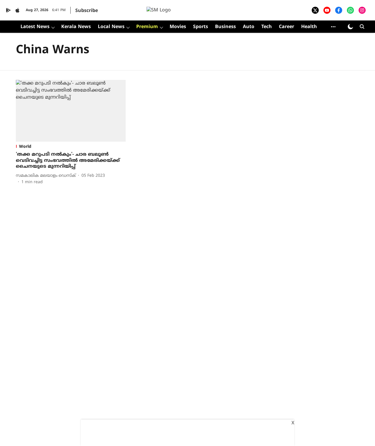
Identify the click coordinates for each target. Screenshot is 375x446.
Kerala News (76, 27)
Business (225, 27)
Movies (178, 27)
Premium (147, 27)
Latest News (35, 27)
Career (286, 27)
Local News (111, 27)
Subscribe (86, 11)
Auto (248, 27)
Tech (266, 27)
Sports (200, 27)
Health (309, 27)
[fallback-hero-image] (71, 111)
